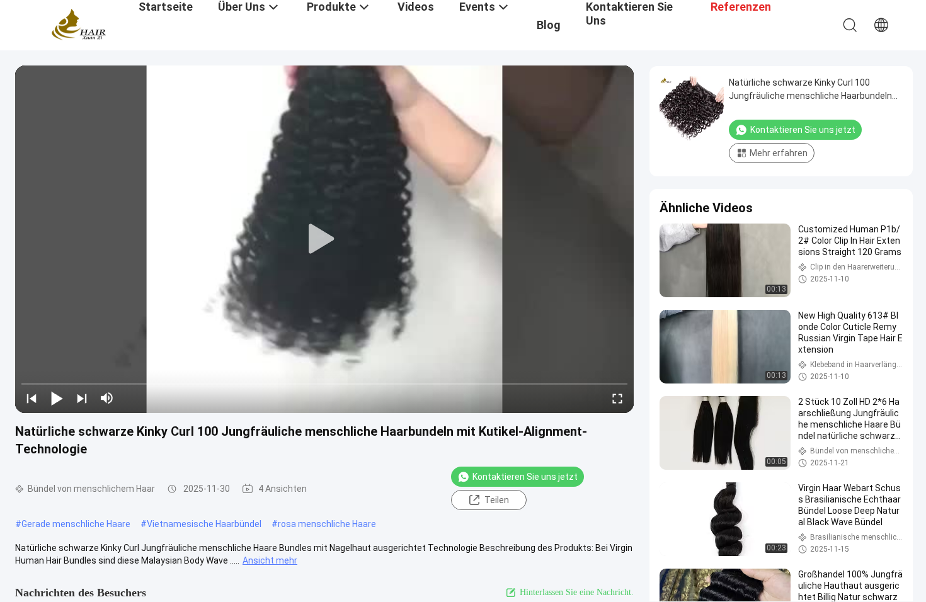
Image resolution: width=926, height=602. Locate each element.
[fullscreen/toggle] (617, 398)
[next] (81, 398)
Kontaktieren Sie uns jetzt (525, 477)
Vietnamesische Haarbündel (204, 524)
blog (549, 24)
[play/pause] (56, 398)
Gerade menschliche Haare (75, 524)
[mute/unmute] (107, 398)
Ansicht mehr (270, 560)
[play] (324, 239)
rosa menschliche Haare (327, 524)
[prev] (31, 398)
